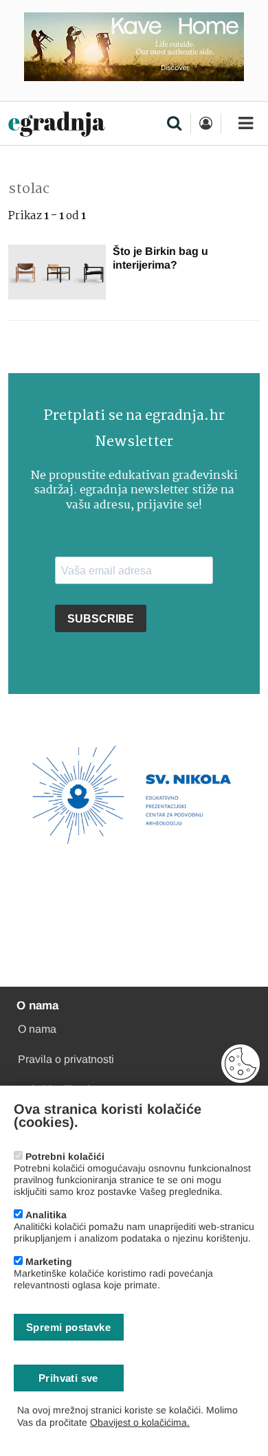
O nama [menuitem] (37, 1029)
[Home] (56, 125)
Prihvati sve (68, 1378)
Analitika (46, 1214)
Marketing (48, 1261)
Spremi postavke (68, 1327)
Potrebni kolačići (64, 1156)
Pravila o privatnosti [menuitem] (66, 1059)
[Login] (205, 123)
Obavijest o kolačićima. (140, 1422)
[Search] (174, 124)
